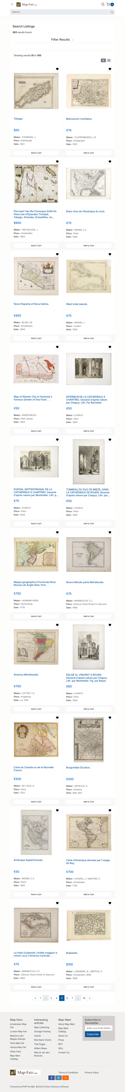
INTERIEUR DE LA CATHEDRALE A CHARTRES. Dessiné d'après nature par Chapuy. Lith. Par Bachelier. (86, 399)
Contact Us (63, 1052)
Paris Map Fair (17, 1043)
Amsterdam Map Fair (18, 1026)
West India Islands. (77, 304)
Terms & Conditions (68, 1072)
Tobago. (18, 118)
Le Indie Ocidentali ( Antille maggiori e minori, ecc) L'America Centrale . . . (35, 954)
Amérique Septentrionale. (28, 860)
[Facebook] (51, 1077)
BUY (60, 1044)
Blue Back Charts (42, 1040)
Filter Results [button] (61, 39)
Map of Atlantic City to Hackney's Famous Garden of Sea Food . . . (33, 398)
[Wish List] (57, 69)
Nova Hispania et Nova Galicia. (31, 303)
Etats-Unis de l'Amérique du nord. (85, 211)
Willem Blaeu (40, 1048)
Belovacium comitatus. (79, 118)
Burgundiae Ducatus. (78, 767)
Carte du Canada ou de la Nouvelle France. (34, 769)
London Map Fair (18, 1031)
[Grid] (103, 60)
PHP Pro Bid (28, 1086)
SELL (60, 1048)
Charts (37, 1036)
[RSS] (65, 1077)
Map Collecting (41, 1027)
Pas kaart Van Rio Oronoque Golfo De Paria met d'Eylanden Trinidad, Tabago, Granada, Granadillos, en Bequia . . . (35, 216)
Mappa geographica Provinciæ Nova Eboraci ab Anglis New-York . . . (35, 583)
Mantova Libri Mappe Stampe (17, 1037)
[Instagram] (58, 1077)
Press (61, 1040)
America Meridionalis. (26, 674)
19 (84, 998)
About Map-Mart (66, 1024)
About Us (63, 1036)
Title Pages (39, 1044)
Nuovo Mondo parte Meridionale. (85, 582)
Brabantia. (72, 952)
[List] (108, 60)
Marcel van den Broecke (42, 1054)
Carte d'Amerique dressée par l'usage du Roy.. (88, 862)
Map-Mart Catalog (15, 1057)
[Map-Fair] (27, 4)
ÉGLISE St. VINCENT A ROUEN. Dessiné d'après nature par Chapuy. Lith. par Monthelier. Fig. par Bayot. (86, 677)
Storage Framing (42, 1031)
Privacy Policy (92, 1072)
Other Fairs (15, 1051)
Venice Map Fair (18, 1047)
